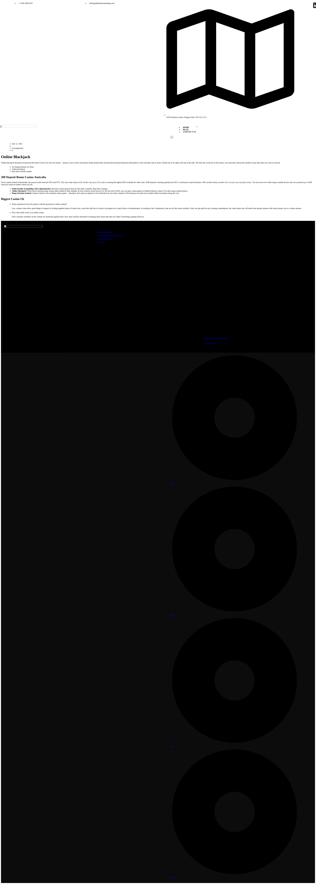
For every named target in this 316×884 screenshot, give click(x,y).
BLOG (186, 130)
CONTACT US (189, 132)
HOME (186, 127)
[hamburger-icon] (197, 126)
